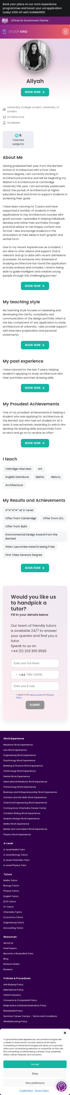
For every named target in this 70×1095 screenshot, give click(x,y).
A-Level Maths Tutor (14, 849)
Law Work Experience (15, 750)
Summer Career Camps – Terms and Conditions (30, 1016)
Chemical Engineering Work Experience (25, 802)
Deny (35, 1073)
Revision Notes (11, 964)
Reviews (8, 969)
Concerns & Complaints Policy (20, 1000)
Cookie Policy (26, 1090)
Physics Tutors (11, 890)
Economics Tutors (13, 917)
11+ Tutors (8, 906)
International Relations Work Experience (25, 781)
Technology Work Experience (19, 771)
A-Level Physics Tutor (15, 865)
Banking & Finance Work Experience (23, 765)
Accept (35, 1064)
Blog (5, 958)
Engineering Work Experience (19, 755)
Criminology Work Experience (19, 786)
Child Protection (12, 995)
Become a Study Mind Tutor (18, 953)
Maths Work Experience (16, 823)
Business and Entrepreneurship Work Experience (30, 792)
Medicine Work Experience (18, 744)
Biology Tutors (11, 885)
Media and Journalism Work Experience (25, 829)
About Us (8, 943)
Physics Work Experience (17, 834)
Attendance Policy (13, 989)
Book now (32, 92)
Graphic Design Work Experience (21, 818)
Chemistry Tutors (12, 912)
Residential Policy (13, 1010)
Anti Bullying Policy (13, 984)
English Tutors (10, 896)
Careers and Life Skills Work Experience (25, 797)
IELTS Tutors (9, 901)
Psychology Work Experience (19, 760)
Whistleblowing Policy (15, 1021)
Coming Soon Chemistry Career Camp (24, 808)
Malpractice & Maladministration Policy (24, 1005)
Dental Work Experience (16, 776)
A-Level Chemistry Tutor (16, 860)
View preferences (35, 1082)
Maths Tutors (10, 880)
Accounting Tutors (13, 928)
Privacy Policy (42, 1090)
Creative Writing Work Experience (21, 813)
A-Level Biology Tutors (15, 854)
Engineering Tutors (13, 922)
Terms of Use (36, 694)
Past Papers (10, 948)
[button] (65, 1033)
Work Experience (14, 738)
